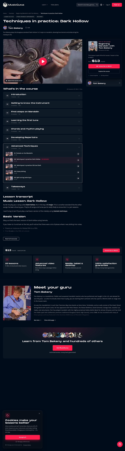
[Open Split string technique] (43, 178)
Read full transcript (11, 239)
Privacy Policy (27, 445)
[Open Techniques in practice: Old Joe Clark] (43, 166)
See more (37, 320)
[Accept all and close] (39, 413)
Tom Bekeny (15, 28)
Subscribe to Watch (105, 66)
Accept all (22, 437)
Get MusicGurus (62, 348)
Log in (108, 5)
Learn (44, 5)
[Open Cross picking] (43, 172)
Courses (11, 13)
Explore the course (104, 71)
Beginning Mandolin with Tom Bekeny (27, 13)
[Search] (97, 5)
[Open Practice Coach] (120, 444)
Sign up (116, 5)
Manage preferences (23, 441)
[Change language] (102, 5)
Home (5, 13)
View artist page (49, 320)
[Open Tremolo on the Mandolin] (43, 154)
